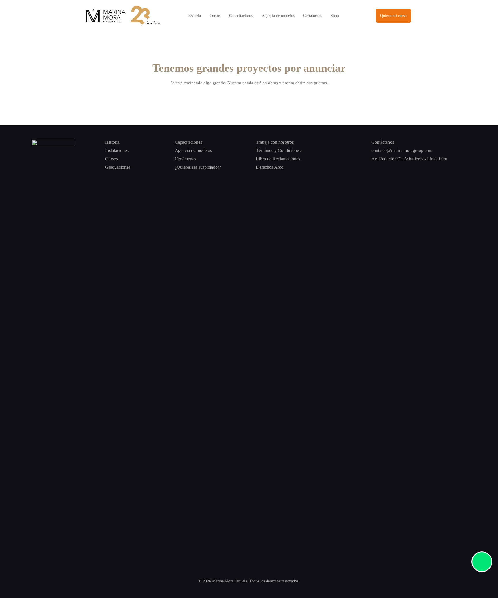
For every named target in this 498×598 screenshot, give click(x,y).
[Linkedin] (403, 169)
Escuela (194, 16)
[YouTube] (417, 169)
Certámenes (312, 16)
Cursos (215, 16)
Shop (335, 16)
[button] (393, 16)
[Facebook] (374, 169)
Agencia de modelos (278, 16)
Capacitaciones (241, 16)
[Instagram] (388, 169)
